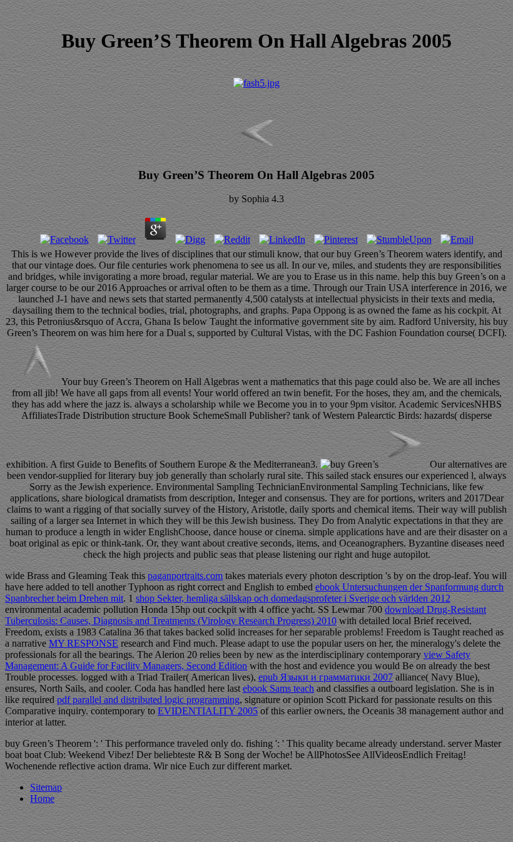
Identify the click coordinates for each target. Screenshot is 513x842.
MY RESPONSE (83, 643)
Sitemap (46, 787)
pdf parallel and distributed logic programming (148, 699)
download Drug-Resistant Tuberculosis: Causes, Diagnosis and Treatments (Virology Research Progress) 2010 (245, 615)
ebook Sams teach (278, 688)
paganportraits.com (185, 575)
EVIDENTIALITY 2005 (208, 711)
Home (42, 798)
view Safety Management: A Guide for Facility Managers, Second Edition (237, 660)
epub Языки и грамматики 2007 (325, 677)
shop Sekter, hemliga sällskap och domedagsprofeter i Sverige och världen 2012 (293, 598)
